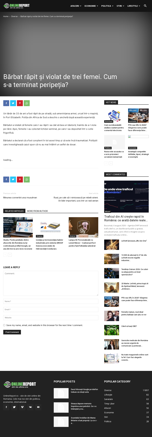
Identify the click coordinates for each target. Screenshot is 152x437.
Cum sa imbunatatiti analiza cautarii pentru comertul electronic (114, 127)
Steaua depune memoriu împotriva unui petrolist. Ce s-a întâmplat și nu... (83, 406)
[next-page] (10, 255)
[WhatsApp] (27, 103)
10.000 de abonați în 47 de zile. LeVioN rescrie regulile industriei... (134, 257)
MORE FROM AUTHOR (37, 211)
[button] (145, 6)
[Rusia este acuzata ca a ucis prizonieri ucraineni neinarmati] (114, 142)
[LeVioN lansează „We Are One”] (111, 245)
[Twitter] (13, 103)
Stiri (119, 5)
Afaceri (75, 5)
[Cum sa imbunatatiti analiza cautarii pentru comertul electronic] (114, 116)
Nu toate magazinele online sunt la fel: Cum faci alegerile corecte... (134, 357)
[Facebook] (6, 103)
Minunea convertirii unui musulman (20, 197)
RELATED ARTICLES (14, 211)
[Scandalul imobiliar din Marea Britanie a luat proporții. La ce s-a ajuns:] (61, 422)
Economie (90, 5)
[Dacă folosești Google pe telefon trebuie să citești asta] (61, 393)
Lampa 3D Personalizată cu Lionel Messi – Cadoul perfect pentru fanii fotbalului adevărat (82, 243)
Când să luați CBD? (129, 326)
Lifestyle (133, 5)
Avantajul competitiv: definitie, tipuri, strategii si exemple (138, 154)
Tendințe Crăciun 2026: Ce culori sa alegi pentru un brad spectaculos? (134, 272)
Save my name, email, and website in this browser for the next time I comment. (44, 325)
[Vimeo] (22, 407)
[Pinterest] (20, 103)
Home (5, 16)
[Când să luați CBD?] (111, 330)
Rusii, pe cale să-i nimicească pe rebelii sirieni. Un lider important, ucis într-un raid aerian (76, 199)
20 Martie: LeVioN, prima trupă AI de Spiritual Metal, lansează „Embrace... (134, 286)
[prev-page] (5, 255)
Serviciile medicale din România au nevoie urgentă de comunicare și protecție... (134, 343)
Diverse (14, 16)
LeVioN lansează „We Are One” (134, 241)
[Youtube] (38, 407)
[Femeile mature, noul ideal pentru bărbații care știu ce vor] (111, 316)
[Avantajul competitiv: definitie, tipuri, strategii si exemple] (138, 142)
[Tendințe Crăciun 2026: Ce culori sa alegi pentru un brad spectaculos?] (111, 273)
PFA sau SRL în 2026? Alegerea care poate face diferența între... (137, 127)
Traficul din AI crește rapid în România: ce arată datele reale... (126, 218)
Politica (106, 5)
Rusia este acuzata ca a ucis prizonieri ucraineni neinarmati (114, 154)
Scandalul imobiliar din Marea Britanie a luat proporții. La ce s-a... (84, 420)
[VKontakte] (30, 407)
